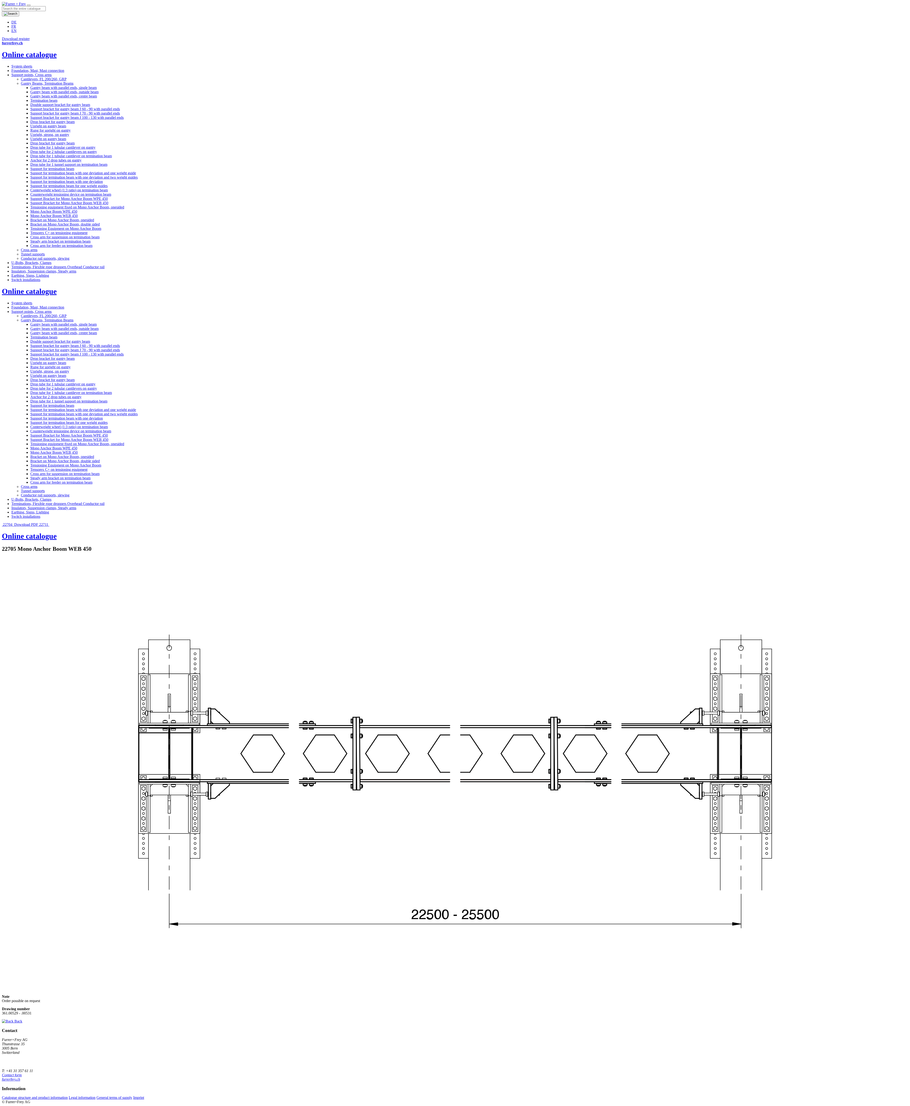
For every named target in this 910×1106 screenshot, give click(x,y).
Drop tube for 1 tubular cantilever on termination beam (71, 156)
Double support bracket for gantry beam (60, 105)
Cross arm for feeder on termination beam (61, 246)
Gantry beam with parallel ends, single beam (63, 88)
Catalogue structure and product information (35, 1098)
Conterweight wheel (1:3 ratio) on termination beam (69, 190)
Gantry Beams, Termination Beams (47, 83)
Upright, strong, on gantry (49, 135)
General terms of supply (114, 1098)
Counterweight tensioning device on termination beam (70, 194)
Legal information (82, 1098)
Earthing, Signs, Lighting (30, 275)
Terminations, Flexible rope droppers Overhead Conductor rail (58, 267)
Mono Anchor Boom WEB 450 (54, 216)
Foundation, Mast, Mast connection (37, 71)
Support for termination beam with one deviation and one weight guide (83, 173)
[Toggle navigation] (29, 5)
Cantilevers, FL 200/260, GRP (44, 79)
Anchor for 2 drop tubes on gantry (56, 160)
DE (14, 22)
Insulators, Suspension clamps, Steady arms (43, 271)
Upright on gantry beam (48, 126)
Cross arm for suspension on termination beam (65, 237)
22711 (44, 525)
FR (13, 26)
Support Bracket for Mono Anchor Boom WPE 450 (69, 199)
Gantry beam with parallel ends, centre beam (63, 96)
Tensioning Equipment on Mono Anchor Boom (65, 229)
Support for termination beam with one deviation (66, 182)
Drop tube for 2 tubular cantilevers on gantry (63, 152)
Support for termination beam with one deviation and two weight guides (84, 177)
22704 (7, 525)
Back (18, 1021)
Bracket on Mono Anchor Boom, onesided (62, 220)
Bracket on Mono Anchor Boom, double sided (65, 224)
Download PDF (26, 525)
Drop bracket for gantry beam (52, 122)
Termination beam (43, 100)
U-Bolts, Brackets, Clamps (31, 263)
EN (14, 31)
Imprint (138, 1098)
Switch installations (25, 280)
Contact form (12, 1075)
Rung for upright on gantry (50, 130)
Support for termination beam (52, 169)
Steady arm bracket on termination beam (60, 241)
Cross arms (29, 250)
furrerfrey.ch (11, 1079)
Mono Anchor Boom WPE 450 (53, 211)
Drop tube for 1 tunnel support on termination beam (68, 164)
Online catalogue (29, 54)
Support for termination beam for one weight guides (69, 186)
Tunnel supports (33, 254)
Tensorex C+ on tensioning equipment (58, 233)
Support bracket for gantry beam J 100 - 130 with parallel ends (77, 118)
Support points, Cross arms (31, 75)
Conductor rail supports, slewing (45, 258)
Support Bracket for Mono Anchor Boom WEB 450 (69, 203)
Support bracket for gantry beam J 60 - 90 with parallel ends (75, 109)
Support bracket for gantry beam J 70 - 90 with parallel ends (75, 113)
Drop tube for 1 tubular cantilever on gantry (63, 147)
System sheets (21, 66)
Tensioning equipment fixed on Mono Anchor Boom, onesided (77, 207)
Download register (16, 39)
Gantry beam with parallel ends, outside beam (64, 92)
